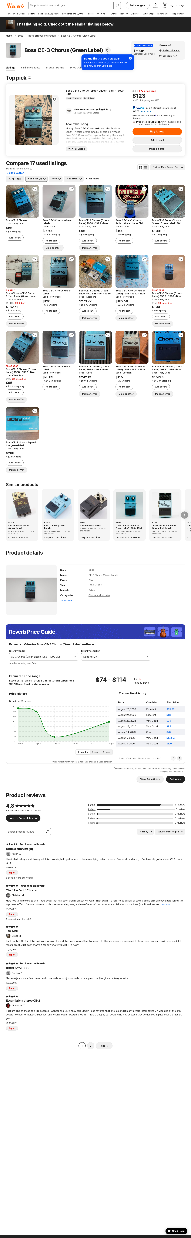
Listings (10, 67)
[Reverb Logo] (15, 5)
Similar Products (30, 67)
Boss (91, 569)
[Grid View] (140, 167)
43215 (156, 100)
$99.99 (170, 709)
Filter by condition (90, 651)
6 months (83, 752)
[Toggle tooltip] (29, 77)
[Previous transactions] (173, 758)
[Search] (117, 5)
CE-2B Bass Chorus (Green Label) (18, 527)
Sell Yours (175, 779)
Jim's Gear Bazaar (84, 109)
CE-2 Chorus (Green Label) (54, 527)
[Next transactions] (179, 758)
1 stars (91, 822)
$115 (169, 714)
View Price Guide (150, 779)
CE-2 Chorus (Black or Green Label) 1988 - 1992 (129, 527)
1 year (95, 752)
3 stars (92, 813)
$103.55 (171, 737)
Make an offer (157, 148)
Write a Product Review (23, 818)
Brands (114, 14)
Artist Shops (148, 14)
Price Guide (77, 67)
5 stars (92, 804)
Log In (182, 5)
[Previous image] (10, 201)
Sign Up (173, 5)
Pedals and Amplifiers (48, 14)
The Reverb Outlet (16, 14)
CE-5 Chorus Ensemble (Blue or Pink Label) (164, 527)
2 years (106, 752)
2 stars (91, 818)
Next (102, 1045)
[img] (102, 109)
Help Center (178, 14)
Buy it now (157, 131)
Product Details (55, 67)
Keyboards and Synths (72, 14)
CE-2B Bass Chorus (90, 525)
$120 (169, 743)
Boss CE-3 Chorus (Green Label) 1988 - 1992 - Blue (95, 92)
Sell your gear (138, 5)
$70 (169, 732)
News (122, 14)
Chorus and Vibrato (99, 595)
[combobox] (40, 656)
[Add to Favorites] (108, 50)
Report (12, 872)
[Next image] (34, 201)
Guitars (31, 14)
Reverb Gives (163, 14)
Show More (66, 600)
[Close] (130, 58)
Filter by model (17, 651)
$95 (169, 720)
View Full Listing (76, 149)
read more (166, 904)
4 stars (92, 809)
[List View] (145, 167)
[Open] (75, 657)
